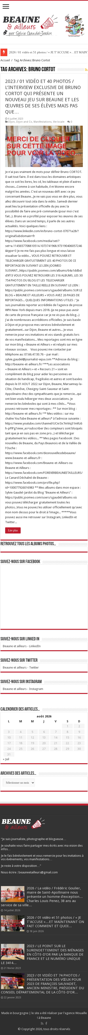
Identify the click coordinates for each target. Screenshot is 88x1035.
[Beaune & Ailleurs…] (44, 25)
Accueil (5, 60)
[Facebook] (46, 1023)
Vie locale (58, 121)
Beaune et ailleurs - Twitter (21, 667)
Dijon (11, 121)
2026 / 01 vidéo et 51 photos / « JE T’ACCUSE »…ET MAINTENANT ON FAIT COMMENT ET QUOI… (55, 921)
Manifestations (43, 121)
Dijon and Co (24, 121)
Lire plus (13, 530)
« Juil (6, 759)
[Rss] (42, 1023)
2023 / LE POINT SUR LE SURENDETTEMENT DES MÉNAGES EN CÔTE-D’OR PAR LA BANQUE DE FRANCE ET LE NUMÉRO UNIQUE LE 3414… (42, 954)
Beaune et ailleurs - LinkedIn (22, 646)
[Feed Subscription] (86, 70)
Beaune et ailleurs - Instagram (23, 689)
